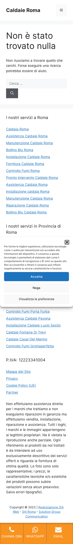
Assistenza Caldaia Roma (27, 185)
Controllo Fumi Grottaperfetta (30, 346)
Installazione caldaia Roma (27, 191)
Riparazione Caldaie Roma (27, 205)
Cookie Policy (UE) (21, 385)
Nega (36, 288)
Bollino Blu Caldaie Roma (26, 212)
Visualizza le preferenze (36, 299)
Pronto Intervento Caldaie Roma (32, 178)
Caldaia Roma (17, 129)
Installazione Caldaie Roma (28, 157)
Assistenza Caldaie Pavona (28, 318)
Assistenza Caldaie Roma (27, 136)
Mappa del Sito (18, 372)
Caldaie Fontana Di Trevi (26, 332)
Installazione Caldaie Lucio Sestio (33, 325)
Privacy (12, 379)
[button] (67, 242)
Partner (12, 392)
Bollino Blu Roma (19, 150)
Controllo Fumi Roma (23, 171)
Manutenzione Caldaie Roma (29, 143)
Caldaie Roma (23, 10)
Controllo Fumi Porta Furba (28, 311)
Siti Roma (29, 512)
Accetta (37, 277)
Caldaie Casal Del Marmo (26, 339)
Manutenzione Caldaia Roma (29, 198)
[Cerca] (12, 93)
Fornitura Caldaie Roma (25, 164)
